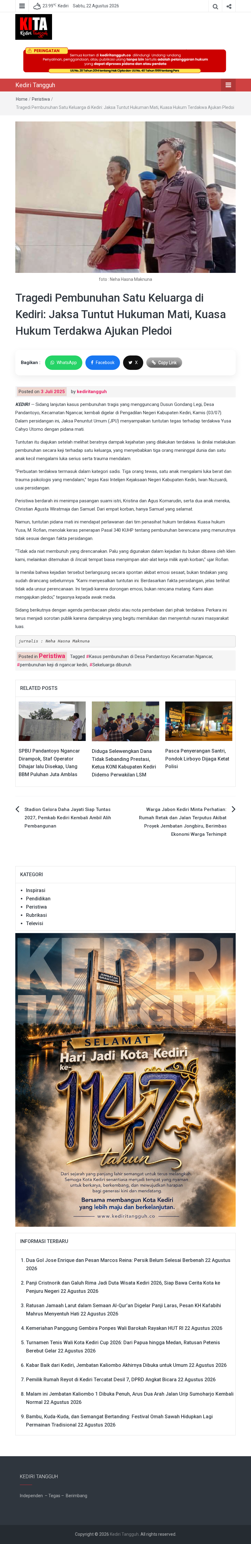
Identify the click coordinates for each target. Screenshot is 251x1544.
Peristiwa (41, 99)
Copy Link (167, 362)
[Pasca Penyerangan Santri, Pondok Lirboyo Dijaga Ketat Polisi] (198, 721)
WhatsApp (67, 362)
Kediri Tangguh (35, 85)
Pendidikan (38, 899)
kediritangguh (92, 391)
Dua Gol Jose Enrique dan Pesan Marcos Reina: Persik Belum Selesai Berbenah (115, 1260)
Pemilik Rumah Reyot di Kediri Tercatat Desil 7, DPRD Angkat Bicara (101, 1379)
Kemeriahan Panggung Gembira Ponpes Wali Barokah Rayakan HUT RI (104, 1328)
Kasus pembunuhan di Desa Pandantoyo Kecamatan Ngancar (150, 656)
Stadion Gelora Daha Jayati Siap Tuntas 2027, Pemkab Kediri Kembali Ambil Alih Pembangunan (67, 818)
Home (22, 99)
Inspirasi (35, 890)
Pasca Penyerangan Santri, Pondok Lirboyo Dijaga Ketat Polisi (197, 758)
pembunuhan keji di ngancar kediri (53, 665)
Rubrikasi (36, 915)
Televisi (34, 923)
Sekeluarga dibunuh (111, 665)
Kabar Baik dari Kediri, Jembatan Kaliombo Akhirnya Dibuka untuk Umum (107, 1365)
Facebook (105, 362)
